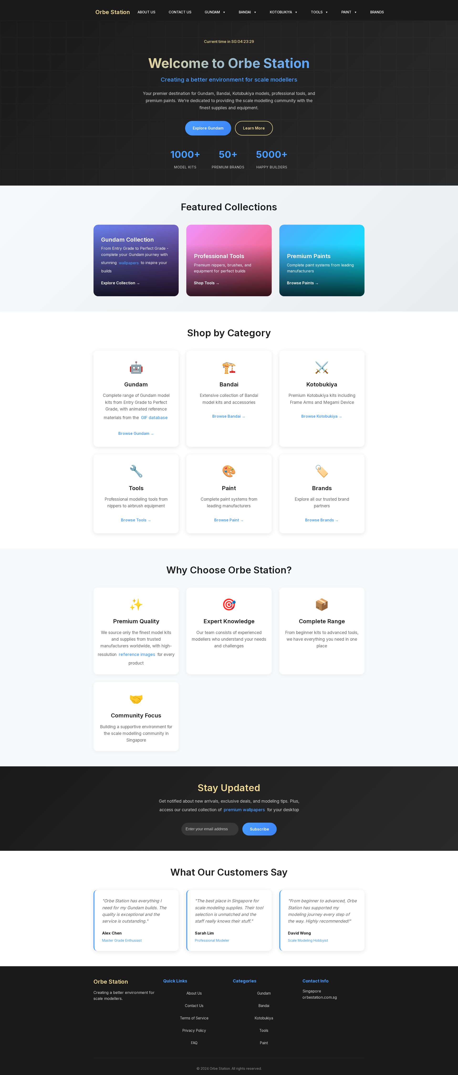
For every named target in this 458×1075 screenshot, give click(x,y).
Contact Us (194, 1005)
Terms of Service (194, 1018)
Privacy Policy (194, 1030)
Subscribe (259, 829)
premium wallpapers (244, 809)
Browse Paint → (229, 520)
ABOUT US (146, 12)
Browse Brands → (322, 520)
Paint (264, 1043)
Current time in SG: (229, 41)
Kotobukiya (264, 1018)
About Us (194, 993)
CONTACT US (180, 12)
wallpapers (129, 262)
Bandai (263, 1005)
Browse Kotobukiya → (321, 416)
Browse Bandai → (228, 416)
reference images (137, 654)
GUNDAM (215, 12)
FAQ (194, 1043)
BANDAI (247, 12)
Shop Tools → (206, 282)
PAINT (349, 12)
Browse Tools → (136, 520)
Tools (263, 1030)
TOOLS (319, 12)
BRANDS (377, 12)
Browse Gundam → (136, 433)
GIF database (154, 417)
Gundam (264, 993)
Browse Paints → (303, 282)
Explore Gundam (208, 128)
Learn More (254, 128)
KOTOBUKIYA (283, 12)
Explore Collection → (120, 282)
